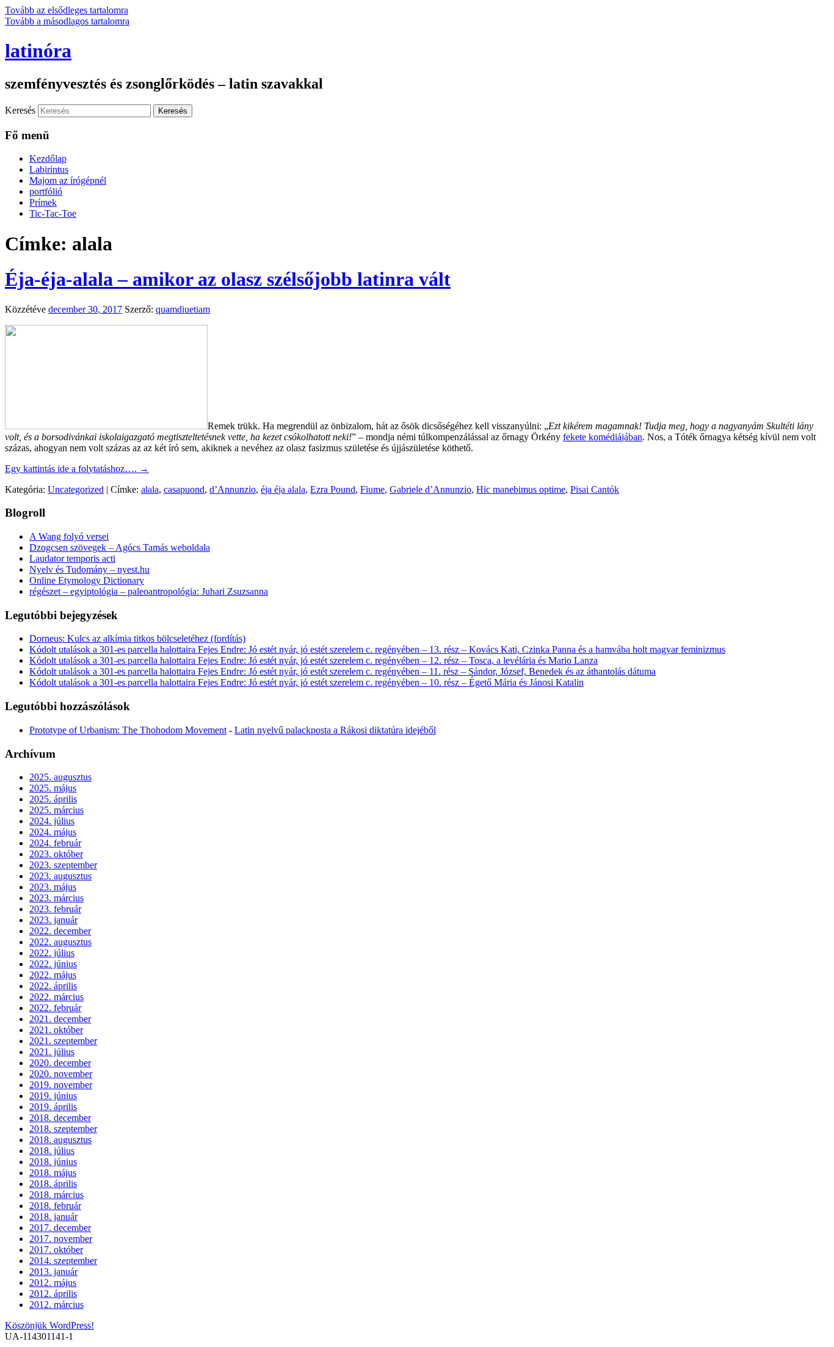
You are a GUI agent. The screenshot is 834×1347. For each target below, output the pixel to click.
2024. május (52, 832)
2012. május (52, 1282)
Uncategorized (76, 489)
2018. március (56, 1194)
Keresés (20, 110)
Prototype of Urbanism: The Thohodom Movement (128, 730)
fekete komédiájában (602, 437)
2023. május (52, 887)
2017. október (56, 1249)
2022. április (53, 986)
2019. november (60, 1085)
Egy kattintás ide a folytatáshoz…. (77, 468)
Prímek (43, 202)
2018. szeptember (63, 1129)
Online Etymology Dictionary (86, 580)
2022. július (51, 953)
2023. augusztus (60, 876)
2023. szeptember (63, 865)
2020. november (60, 1074)
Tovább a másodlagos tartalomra (67, 21)
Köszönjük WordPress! (49, 1325)
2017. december (60, 1227)
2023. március (56, 898)
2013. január (53, 1271)
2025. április (53, 799)
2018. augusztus (60, 1140)
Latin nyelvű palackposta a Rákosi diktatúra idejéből (335, 730)
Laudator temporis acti (72, 558)
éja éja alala (283, 489)
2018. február (55, 1205)
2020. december (60, 1063)
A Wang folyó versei (69, 536)
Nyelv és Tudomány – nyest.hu (89, 569)
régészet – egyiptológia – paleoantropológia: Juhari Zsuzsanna (148, 591)
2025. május (52, 788)
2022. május (52, 975)
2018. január (53, 1216)
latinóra (38, 51)
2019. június (53, 1096)
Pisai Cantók (594, 489)
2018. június (53, 1161)
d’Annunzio (232, 489)
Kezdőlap (48, 158)
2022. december (60, 931)
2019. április (53, 1107)
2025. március (56, 810)
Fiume (372, 489)
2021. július (51, 1052)
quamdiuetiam (183, 309)
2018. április (53, 1183)
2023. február (55, 909)
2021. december (60, 1019)
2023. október (56, 854)
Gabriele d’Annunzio (430, 489)
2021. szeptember (63, 1041)
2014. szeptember (63, 1260)
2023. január (53, 920)
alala (150, 489)
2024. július (51, 821)
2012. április (53, 1293)
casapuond (184, 489)
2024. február (55, 843)
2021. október (56, 1030)
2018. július (51, 1150)
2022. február (55, 1008)
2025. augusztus (60, 777)
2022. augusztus (60, 942)
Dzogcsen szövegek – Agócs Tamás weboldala (119, 547)
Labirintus (48, 169)
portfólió (45, 191)
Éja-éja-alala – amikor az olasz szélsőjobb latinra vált (228, 279)
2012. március (56, 1304)
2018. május (52, 1172)
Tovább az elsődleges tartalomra (66, 10)
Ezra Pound (332, 489)
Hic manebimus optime (520, 489)
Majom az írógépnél (67, 180)
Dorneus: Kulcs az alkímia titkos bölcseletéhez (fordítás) (137, 638)
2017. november (60, 1238)
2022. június (53, 964)
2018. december (60, 1118)
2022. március (56, 997)
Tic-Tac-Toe (52, 213)
